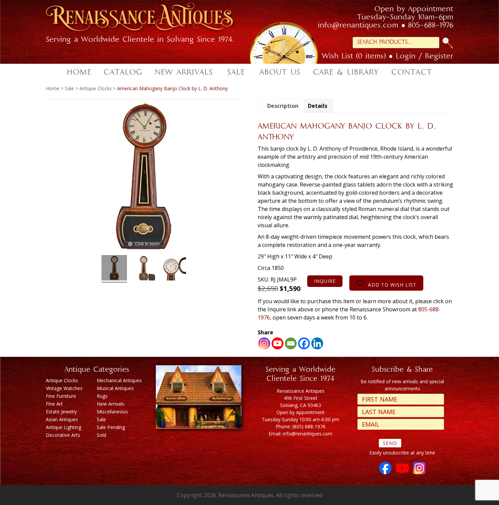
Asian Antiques (62, 419)
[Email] (291, 343)
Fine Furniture (61, 396)
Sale (69, 88)
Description (282, 106)
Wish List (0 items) (354, 57)
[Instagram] (264, 343)
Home (52, 88)
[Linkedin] (317, 343)
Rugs (102, 396)
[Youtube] (277, 343)
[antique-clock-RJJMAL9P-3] (173, 269)
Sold (101, 435)
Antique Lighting (63, 427)
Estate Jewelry (61, 411)
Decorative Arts (63, 435)
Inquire (325, 281)
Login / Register (424, 57)
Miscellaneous (112, 411)
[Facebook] (304, 343)
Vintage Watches (64, 388)
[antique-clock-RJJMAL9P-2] (143, 269)
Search (447, 42)
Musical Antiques (115, 388)
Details (317, 106)
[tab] (282, 106)
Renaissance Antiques (148, 19)
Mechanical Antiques (119, 380)
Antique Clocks (95, 88)
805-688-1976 (430, 26)
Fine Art (54, 404)
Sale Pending (111, 427)
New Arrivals (110, 404)
